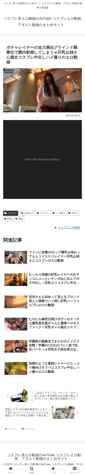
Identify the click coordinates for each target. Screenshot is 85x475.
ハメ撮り (60, 213)
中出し (74, 213)
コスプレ (12, 213)
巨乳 (9, 218)
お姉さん (29, 213)
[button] (76, 463)
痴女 (20, 218)
